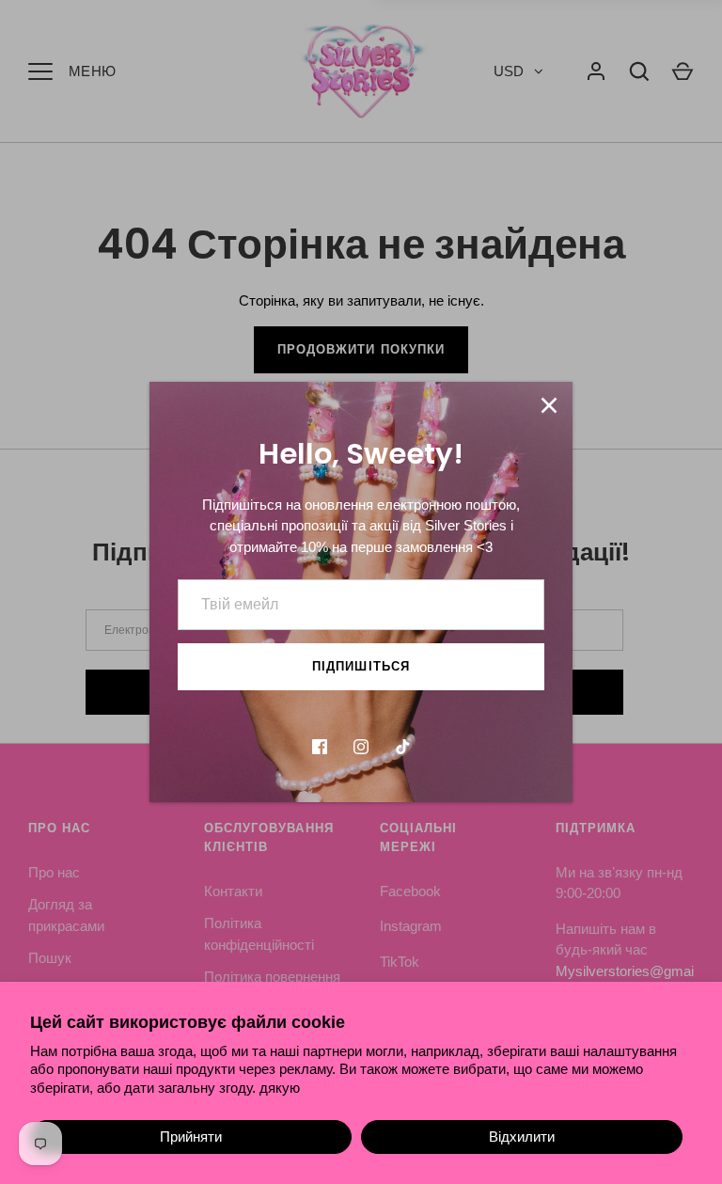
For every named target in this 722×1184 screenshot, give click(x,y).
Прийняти (191, 1137)
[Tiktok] (402, 746)
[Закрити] (549, 405)
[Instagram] (361, 746)
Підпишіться (361, 666)
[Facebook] (319, 746)
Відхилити (522, 1137)
